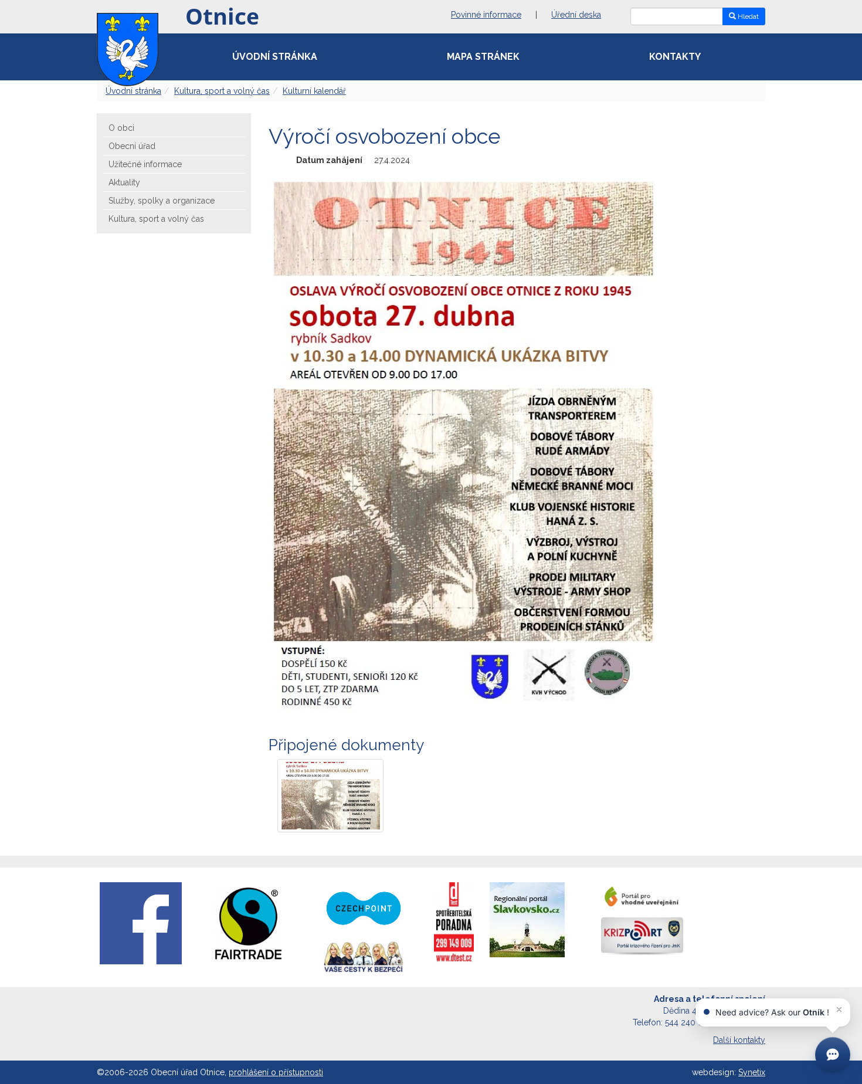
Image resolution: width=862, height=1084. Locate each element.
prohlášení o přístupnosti (276, 1072)
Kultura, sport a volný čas (222, 91)
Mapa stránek (483, 56)
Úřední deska (576, 14)
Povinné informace (486, 14)
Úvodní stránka (274, 56)
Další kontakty (739, 1040)
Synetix (751, 1072)
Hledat (747, 16)
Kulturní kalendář (314, 91)
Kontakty (675, 56)
